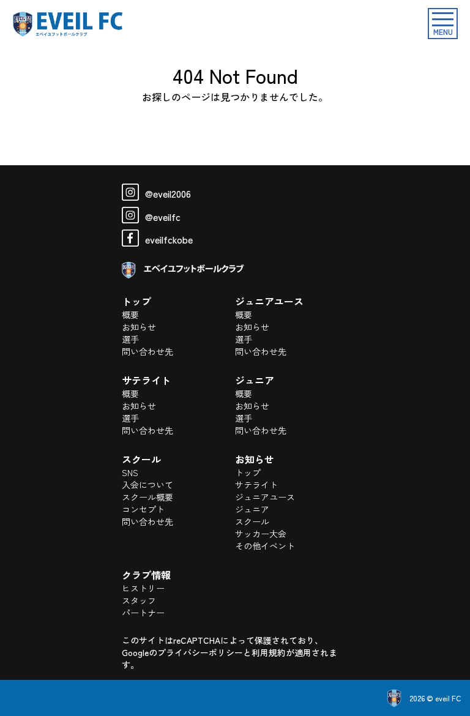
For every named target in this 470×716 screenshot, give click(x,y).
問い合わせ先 (147, 351)
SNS (130, 472)
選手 (130, 339)
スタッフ (139, 600)
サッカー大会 (260, 534)
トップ (248, 472)
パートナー (143, 612)
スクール (252, 521)
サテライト (256, 485)
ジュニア (252, 509)
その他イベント (265, 546)
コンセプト (143, 509)
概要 (130, 314)
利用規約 (269, 652)
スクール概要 (147, 497)
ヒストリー (143, 588)
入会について (147, 485)
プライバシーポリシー (200, 652)
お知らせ (139, 327)
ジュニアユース (265, 497)
